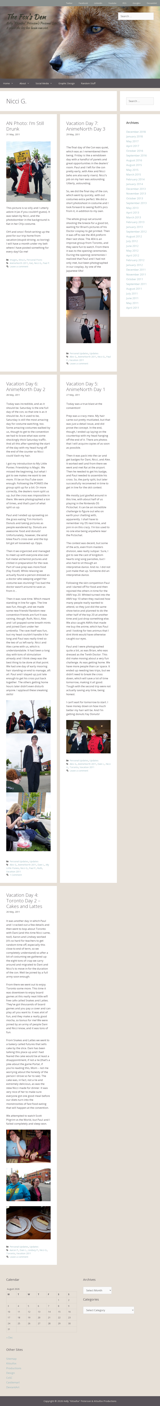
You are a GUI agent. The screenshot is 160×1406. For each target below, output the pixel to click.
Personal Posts (34, 259)
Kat (31, 263)
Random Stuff (88, 83)
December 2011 (136, 269)
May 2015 (132, 170)
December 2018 (136, 132)
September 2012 (136, 231)
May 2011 (132, 303)
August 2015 (134, 165)
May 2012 (132, 250)
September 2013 (136, 203)
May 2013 (132, 208)
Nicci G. (38, 263)
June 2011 (132, 298)
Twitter (69, 3)
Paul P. (46, 263)
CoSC (9, 1377)
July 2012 (132, 241)
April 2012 (132, 255)
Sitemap (11, 1358)
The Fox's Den (26, 17)
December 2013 (136, 189)
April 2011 (132, 307)
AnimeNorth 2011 (19, 263)
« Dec (9, 1337)
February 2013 (135, 222)
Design (10, 1373)
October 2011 (134, 279)
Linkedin (98, 3)
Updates (94, 353)
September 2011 (136, 284)
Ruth (39, 868)
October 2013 (134, 198)
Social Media (42, 83)
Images (13, 259)
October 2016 (134, 151)
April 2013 (132, 212)
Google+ (137, 3)
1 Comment (16, 874)
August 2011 (134, 288)
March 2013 (133, 217)
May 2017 (132, 141)
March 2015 (133, 174)
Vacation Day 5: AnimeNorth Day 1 (85, 386)
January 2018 (134, 136)
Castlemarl (13, 1382)
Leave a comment (19, 266)
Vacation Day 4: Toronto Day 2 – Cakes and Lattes (24, 900)
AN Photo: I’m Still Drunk (25, 126)
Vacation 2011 (76, 360)
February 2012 (135, 260)
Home (6, 83)
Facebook (83, 3)
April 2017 (132, 146)
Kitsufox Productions (105, 1401)
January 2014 (134, 184)
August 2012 (134, 236)
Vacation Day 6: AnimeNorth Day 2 (25, 386)
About (23, 83)
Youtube (112, 3)
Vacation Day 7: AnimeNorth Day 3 (85, 126)
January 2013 (134, 227)
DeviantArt (152, 3)
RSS (124, 3)
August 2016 (134, 160)
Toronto (74, 767)
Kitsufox (11, 1363)
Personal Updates (79, 353)
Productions (13, 1368)
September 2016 (136, 155)
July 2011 (132, 293)
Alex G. (73, 356)
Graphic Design (66, 83)
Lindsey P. (33, 1250)
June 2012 (132, 246)
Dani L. (41, 864)
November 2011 (136, 274)
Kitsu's (22, 259)
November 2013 (136, 193)
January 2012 (134, 265)
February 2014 (135, 179)
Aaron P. (14, 1250)
